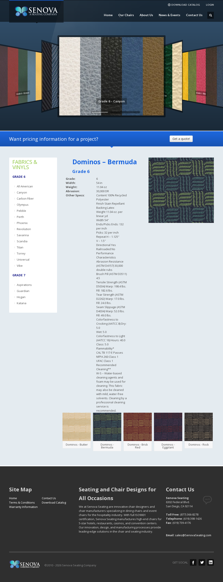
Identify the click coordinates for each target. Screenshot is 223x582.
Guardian (23, 291)
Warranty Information (23, 507)
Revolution (24, 229)
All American (25, 186)
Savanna (23, 235)
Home (108, 15)
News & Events (168, 15)
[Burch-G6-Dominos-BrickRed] (137, 427)
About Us (145, 15)
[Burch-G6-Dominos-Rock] (198, 427)
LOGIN (210, 4)
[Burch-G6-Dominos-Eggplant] (168, 427)
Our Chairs (125, 15)
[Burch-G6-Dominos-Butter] (77, 427)
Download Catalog (54, 502)
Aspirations (24, 285)
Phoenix (22, 223)
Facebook (193, 562)
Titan (20, 247)
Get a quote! (181, 139)
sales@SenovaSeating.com (193, 535)
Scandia (22, 241)
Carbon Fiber (25, 198)
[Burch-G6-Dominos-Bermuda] (107, 427)
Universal (23, 259)
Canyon (22, 192)
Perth (20, 217)
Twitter (202, 562)
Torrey (21, 253)
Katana (21, 303)
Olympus (23, 205)
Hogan (21, 297)
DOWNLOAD (185, 4)
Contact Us (194, 15)
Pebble (21, 211)
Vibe (20, 266)
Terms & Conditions (22, 502)
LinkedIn (210, 562)
